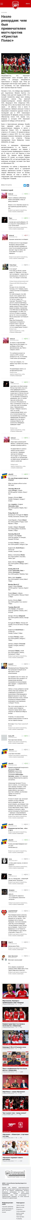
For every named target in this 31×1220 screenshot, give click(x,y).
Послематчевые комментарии (11, 1021)
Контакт (4, 1212)
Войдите (10, 210)
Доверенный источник (9, 997)
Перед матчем (7, 1131)
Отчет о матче (7, 1044)
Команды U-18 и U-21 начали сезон (14, 1047)
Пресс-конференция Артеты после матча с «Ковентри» (15, 1069)
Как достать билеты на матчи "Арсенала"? (7, 1209)
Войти (28, 3)
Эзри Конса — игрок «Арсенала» (14, 1092)
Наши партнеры (20, 1216)
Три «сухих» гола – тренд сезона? (14, 1113)
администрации (13, 1198)
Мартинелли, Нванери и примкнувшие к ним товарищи (13, 1001)
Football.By (19, 1218)
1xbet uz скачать (20, 1205)
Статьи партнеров (20, 1211)
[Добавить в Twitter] (24, 185)
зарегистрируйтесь (21, 210)
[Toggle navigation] (1, 4)
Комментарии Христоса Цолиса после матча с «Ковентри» (14, 1025)
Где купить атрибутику (7, 1206)
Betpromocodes (20, 1207)
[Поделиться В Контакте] (28, 185)
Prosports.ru (19, 1209)
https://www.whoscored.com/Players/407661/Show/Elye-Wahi (19, 283)
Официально (6, 1088)
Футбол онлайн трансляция (20, 1214)
